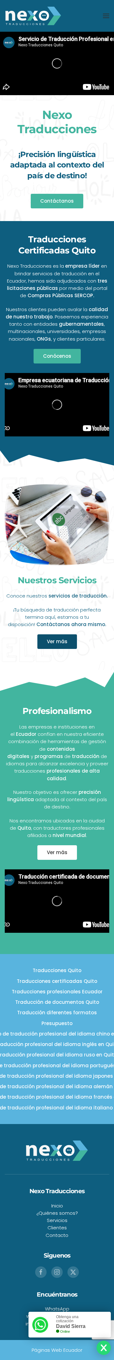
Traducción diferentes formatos (57, 1012)
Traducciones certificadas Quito (57, 981)
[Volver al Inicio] (33, 16)
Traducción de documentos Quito (57, 1002)
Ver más (57, 641)
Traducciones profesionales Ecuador (57, 991)
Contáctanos (57, 201)
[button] (106, 16)
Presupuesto (57, 1023)
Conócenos (57, 356)
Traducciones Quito (57, 970)
